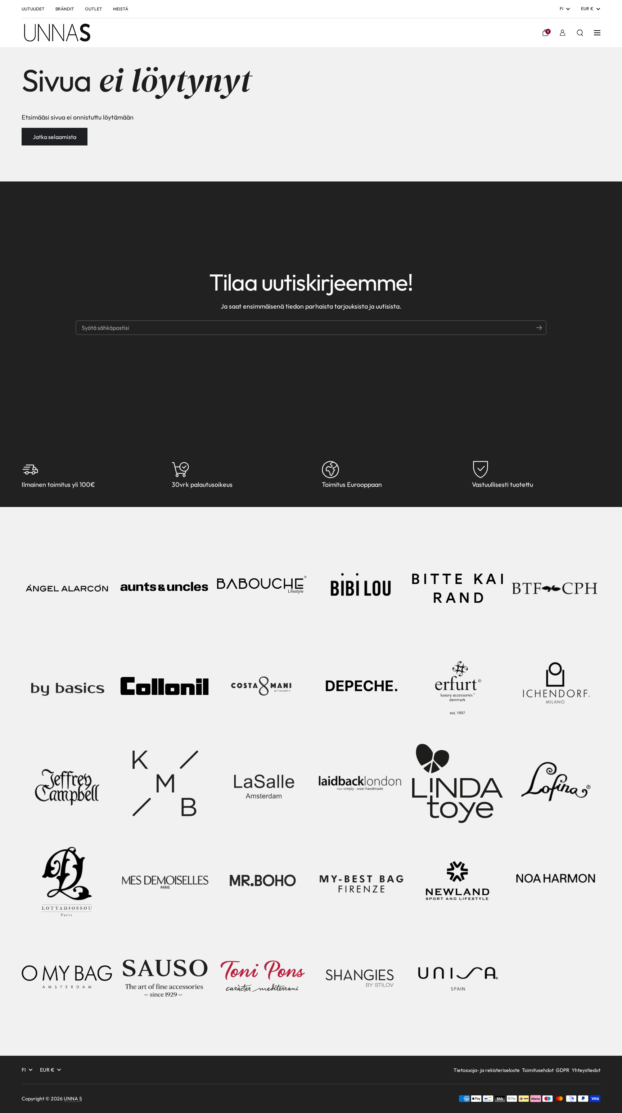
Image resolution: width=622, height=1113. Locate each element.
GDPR (562, 1070)
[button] (545, 33)
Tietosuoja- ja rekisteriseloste (487, 1070)
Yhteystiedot (586, 1070)
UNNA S (73, 1098)
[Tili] (562, 33)
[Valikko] (597, 33)
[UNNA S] (57, 32)
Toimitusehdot (538, 1070)
